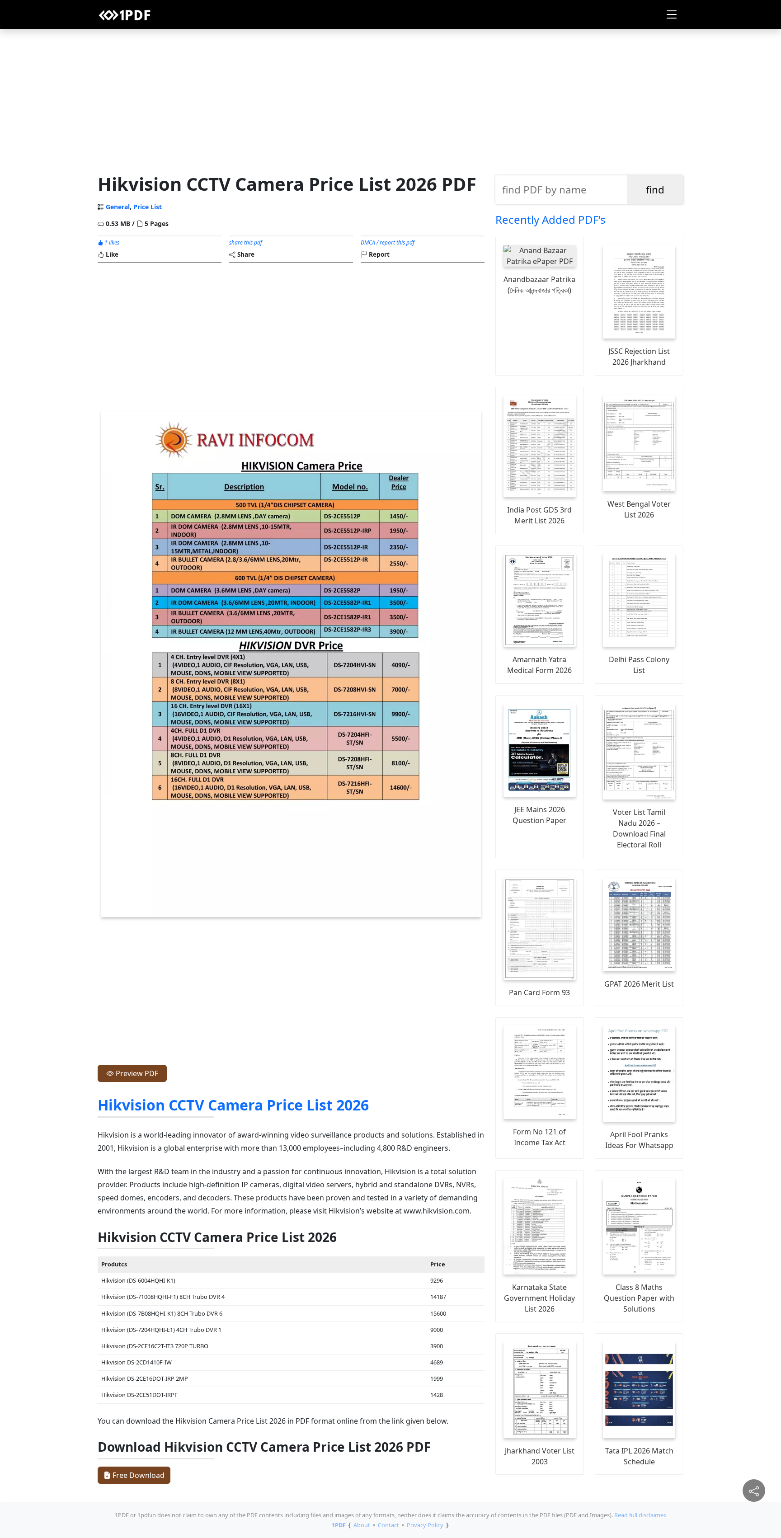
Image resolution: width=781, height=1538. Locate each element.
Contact (388, 1525)
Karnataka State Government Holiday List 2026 (539, 1298)
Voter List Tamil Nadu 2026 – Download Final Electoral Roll (639, 828)
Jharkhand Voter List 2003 (539, 1456)
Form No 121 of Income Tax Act (539, 1137)
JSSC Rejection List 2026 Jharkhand (639, 356)
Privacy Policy (425, 1525)
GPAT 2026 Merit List (639, 984)
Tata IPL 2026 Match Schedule (639, 1456)
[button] (671, 14)
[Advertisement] (390, 99)
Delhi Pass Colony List (639, 664)
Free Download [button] (138, 1475)
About (361, 1525)
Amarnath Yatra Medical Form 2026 (539, 664)
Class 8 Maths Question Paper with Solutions (639, 1298)
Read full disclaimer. (640, 1515)
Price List (147, 206)
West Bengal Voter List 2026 (639, 509)
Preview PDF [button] (136, 1073)
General (118, 206)
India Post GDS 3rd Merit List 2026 (539, 515)
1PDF (339, 1525)
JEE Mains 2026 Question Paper (539, 814)
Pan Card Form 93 (539, 992)
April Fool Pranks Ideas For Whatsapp (639, 1139)
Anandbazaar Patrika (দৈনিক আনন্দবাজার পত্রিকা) (539, 284)
